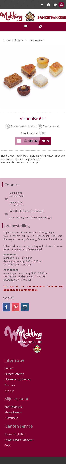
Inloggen (48, 5)
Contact (9, 368)
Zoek (7, 445)
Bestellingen (11, 417)
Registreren (42, 5)
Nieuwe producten (15, 434)
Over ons (10, 385)
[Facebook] (6, 307)
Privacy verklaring (14, 373)
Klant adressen (13, 412)
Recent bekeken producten (19, 439)
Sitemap (9, 390)
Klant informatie (13, 406)
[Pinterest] (15, 307)
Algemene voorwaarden (18, 379)
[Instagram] (25, 307)
